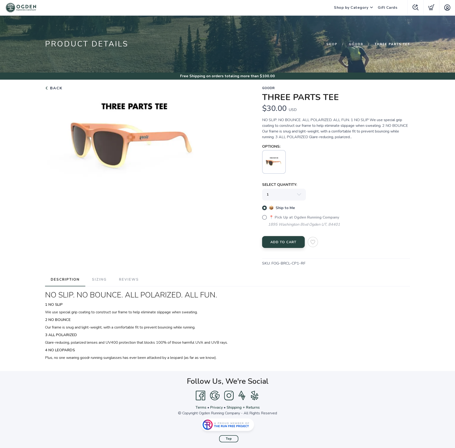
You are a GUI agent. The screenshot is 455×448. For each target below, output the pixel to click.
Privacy (216, 407)
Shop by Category (351, 7)
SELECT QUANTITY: (279, 184)
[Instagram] (229, 396)
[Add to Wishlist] (313, 242)
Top (229, 439)
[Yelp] (255, 396)
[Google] (215, 396)
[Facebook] (200, 396)
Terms (201, 407)
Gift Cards (387, 7)
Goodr (356, 44)
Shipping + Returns (243, 407)
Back (56, 88)
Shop (331, 44)
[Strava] (242, 396)
